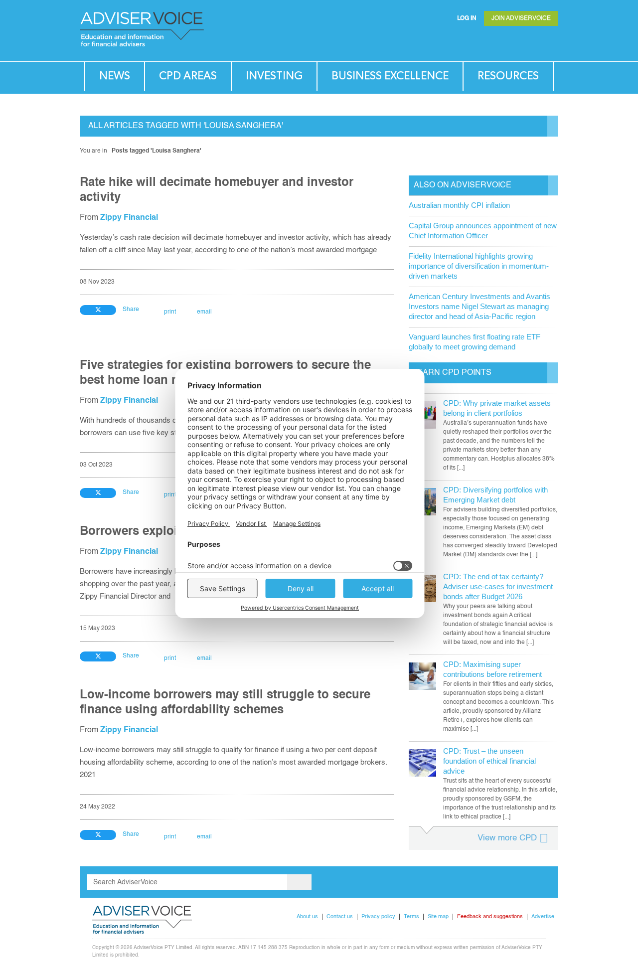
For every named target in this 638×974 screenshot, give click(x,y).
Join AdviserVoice (521, 18)
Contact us (339, 917)
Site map (438, 917)
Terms (411, 917)
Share (131, 310)
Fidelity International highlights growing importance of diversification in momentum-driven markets (479, 266)
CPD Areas (188, 76)
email (204, 312)
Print (170, 312)
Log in (467, 18)
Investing (274, 76)
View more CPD (507, 838)
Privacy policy (378, 917)
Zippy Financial (129, 218)
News (114, 76)
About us (307, 917)
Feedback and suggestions (490, 917)
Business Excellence (390, 76)
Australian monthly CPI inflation (459, 205)
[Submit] (530, 42)
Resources (508, 76)
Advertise (542, 917)
